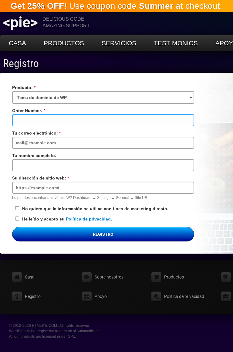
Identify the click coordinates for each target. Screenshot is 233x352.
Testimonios (176, 42)
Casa (17, 42)
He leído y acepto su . (67, 219)
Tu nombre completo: (34, 155)
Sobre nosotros (109, 277)
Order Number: (38, 110)
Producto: (34, 87)
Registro (21, 63)
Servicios (119, 42)
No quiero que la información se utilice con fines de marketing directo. (95, 208)
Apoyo (101, 296)
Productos (64, 42)
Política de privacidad (88, 219)
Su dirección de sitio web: (50, 178)
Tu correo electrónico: (46, 133)
